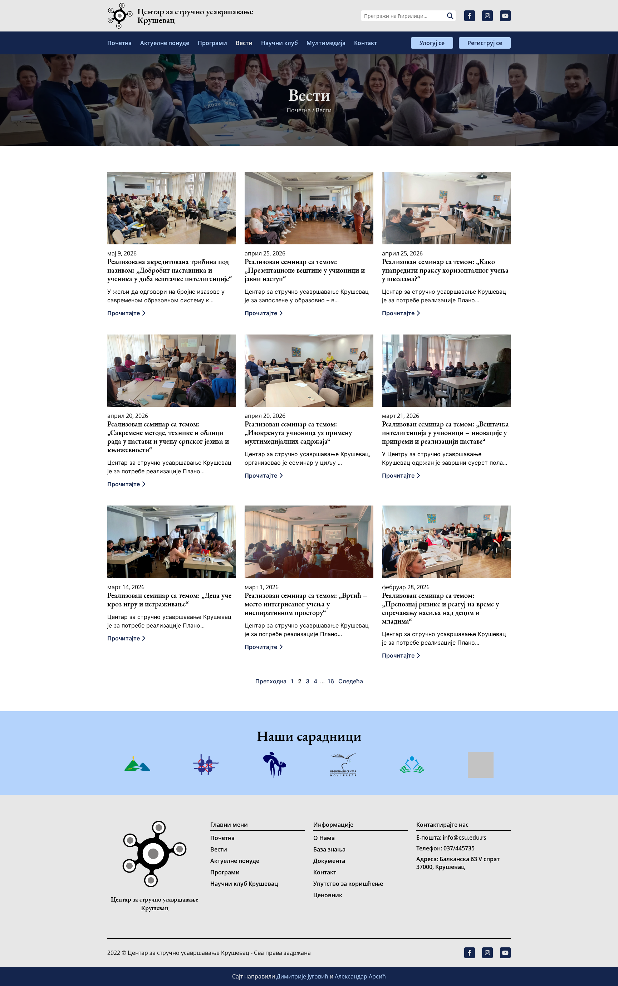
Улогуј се (432, 43)
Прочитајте (124, 313)
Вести (244, 43)
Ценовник (327, 895)
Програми (212, 43)
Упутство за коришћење (348, 884)
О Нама (324, 838)
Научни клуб (279, 43)
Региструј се (484, 43)
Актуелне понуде (164, 43)
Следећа (350, 681)
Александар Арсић (360, 976)
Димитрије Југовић (303, 976)
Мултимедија (325, 43)
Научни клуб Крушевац (244, 884)
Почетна (119, 43)
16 (331, 681)
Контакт (365, 43)
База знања (329, 849)
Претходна (270, 681)
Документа (329, 861)
